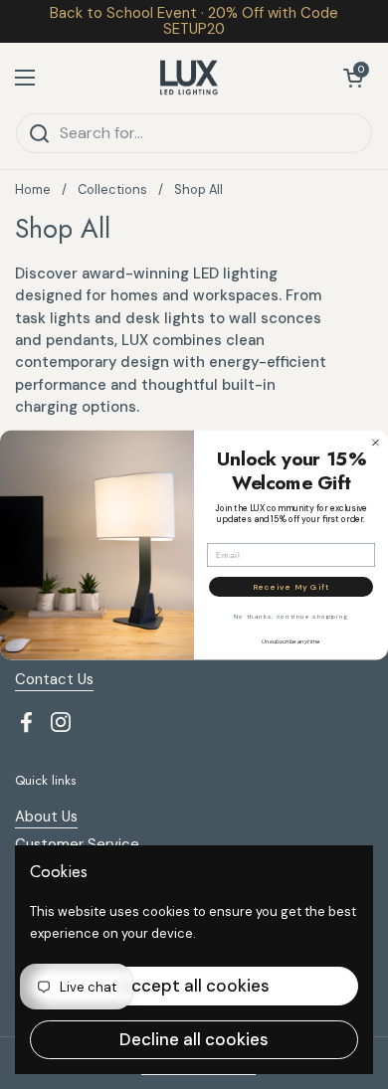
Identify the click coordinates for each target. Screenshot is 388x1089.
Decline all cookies (194, 1039)
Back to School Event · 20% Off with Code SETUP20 (194, 21)
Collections (112, 189)
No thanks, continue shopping (291, 617)
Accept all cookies (194, 986)
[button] (353, 77)
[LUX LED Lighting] (189, 77)
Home (33, 189)
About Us (46, 816)
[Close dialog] (375, 442)
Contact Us (54, 679)
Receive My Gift (291, 586)
